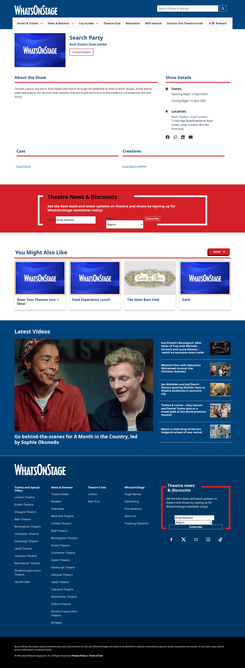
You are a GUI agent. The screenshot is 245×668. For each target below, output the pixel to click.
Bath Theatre (22, 519)
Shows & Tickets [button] (28, 23)
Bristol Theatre (60, 545)
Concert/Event (81, 52)
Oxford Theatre (61, 604)
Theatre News (60, 494)
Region (110, 218)
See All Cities (22, 582)
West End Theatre (62, 516)
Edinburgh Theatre (26, 541)
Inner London (98, 44)
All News (56, 623)
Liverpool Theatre (25, 556)
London (93, 494)
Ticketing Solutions (136, 523)
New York (94, 501)
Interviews (57, 509)
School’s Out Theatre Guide (185, 23)
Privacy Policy (79, 655)
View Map (178, 129)
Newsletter (133, 23)
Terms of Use (96, 655)
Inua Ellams (23, 166)
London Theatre (24, 497)
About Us (130, 516)
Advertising (131, 501)
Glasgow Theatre (25, 512)
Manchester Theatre (27, 563)
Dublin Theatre (23, 504)
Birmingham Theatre (27, 526)
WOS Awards (153, 23)
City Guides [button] (87, 23)
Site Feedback (133, 509)
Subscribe (152, 218)
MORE (217, 251)
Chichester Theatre (26, 534)
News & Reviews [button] (59, 23)
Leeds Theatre (23, 548)
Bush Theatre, (79, 44)
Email (52, 220)
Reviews (56, 501)
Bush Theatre (180, 117)
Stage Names (132, 494)
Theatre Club (112, 23)
